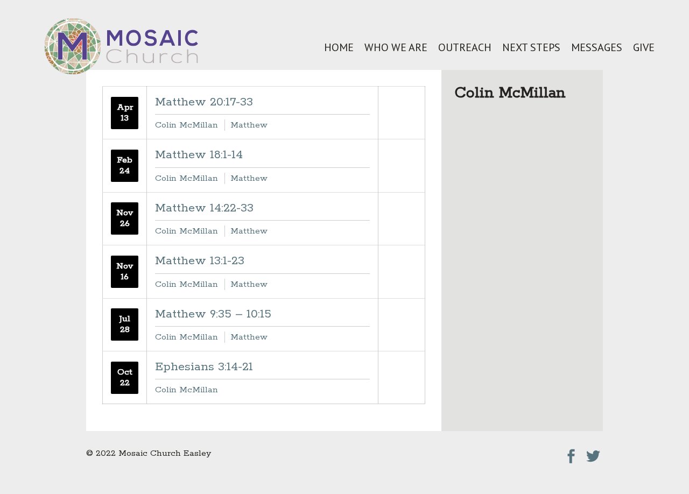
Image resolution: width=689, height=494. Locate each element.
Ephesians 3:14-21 (204, 367)
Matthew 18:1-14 (199, 155)
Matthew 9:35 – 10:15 (213, 314)
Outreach (464, 47)
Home (339, 47)
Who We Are (395, 47)
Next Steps (531, 47)
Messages (596, 47)
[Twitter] (593, 453)
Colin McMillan (186, 125)
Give (644, 47)
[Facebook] (571, 453)
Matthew (249, 125)
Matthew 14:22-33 (204, 208)
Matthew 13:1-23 (199, 261)
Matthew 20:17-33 (204, 102)
